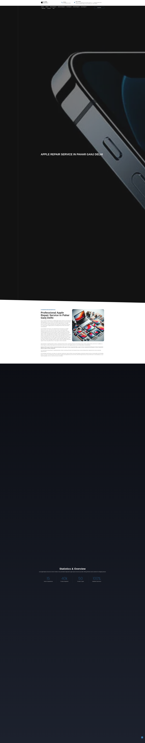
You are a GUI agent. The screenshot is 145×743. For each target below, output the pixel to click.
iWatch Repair (76, 6)
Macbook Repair (61, 6)
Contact (49, 8)
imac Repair (83, 6)
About (47, 6)
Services (43, 8)
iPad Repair (68, 6)
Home (42, 6)
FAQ (53, 8)
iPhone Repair (53, 6)
